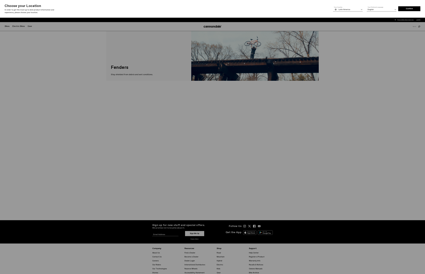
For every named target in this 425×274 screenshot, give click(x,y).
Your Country (338, 7)
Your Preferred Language (375, 7)
